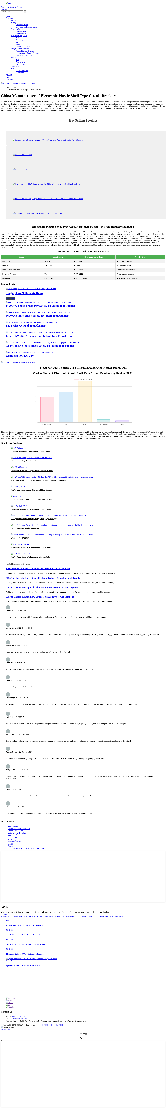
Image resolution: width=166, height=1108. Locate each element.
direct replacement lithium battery (73, 916)
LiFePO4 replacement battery (48, 916)
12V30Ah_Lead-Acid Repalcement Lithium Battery (31, 451)
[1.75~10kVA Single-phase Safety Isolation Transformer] (41, 332)
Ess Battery (12, 839)
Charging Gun (21, 33)
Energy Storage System (20, 49)
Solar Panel (20, 73)
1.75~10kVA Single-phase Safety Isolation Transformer (40, 335)
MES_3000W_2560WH (20, 538)
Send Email (5, 1029)
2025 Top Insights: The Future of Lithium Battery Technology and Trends (43, 578)
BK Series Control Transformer (26, 325)
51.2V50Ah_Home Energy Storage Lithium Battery (31, 490)
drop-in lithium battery (95, 916)
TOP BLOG (44, 1025)
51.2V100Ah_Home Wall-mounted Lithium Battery (31, 557)
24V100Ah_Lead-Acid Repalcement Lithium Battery (32, 509)
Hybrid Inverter (21, 64)
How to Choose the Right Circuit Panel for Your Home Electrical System (42, 587)
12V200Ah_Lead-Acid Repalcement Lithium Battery (32, 471)
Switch (18, 42)
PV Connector (21, 40)
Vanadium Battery (15, 835)
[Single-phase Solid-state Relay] (31, 289)
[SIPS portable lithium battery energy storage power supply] (49, 515)
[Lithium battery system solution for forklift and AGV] (16, 496)
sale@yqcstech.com (19, 1019)
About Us (9, 75)
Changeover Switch (15, 831)
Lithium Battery (22, 25)
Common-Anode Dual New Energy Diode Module (27, 848)
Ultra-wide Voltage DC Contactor (24, 461)
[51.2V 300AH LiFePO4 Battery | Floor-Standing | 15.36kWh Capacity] (52, 477)
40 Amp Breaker (14, 842)
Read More (10, 298)
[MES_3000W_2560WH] (52, 535)
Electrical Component (19, 36)
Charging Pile (21, 31)
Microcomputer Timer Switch (19, 829)
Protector (19, 38)
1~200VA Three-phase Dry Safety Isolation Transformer (40, 305)
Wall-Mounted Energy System (27, 53)
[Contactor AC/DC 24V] (29, 352)
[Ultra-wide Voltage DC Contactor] (31, 458)
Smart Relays (13, 826)
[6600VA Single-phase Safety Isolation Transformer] (39, 312)
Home (8, 16)
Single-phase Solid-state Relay (24, 293)
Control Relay (13, 837)
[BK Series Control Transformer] (31, 322)
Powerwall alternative (9, 916)
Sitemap (4, 914)
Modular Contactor (23, 47)
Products (9, 18)
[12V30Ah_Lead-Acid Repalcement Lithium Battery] (18, 448)
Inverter (14, 57)
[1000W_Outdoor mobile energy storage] (52, 525)
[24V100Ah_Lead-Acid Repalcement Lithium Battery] (20, 506)
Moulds (10, 844)
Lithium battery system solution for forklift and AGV (32, 499)
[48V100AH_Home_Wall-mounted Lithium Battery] (20, 544)
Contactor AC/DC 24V (20, 355)
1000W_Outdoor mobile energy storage (26, 528)
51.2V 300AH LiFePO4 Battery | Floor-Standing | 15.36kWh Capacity (38, 480)
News (8, 77)
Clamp (10, 846)
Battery (13, 22)
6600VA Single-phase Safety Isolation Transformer (37, 315)
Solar (13, 68)
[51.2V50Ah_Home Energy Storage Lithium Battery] (18, 486)
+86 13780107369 (19, 1016)
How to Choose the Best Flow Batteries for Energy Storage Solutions (40, 596)
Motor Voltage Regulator (17, 833)
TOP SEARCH (57, 1025)
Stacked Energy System (25, 51)
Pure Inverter (21, 62)
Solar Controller (22, 71)
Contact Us (10, 79)
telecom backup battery (27, 916)
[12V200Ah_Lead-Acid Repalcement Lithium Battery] (19, 467)
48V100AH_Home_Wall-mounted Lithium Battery (31, 547)
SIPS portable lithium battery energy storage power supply (34, 519)
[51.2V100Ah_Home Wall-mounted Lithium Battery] (20, 554)
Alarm (13, 20)
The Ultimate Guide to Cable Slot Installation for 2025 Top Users (38, 568)
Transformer (15, 66)
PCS (17, 60)
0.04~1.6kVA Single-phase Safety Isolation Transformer (40, 345)
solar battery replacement (114, 916)
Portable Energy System (25, 55)
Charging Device (17, 29)
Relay (18, 44)
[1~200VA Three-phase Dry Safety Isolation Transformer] (40, 302)
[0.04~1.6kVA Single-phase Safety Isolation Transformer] (42, 342)
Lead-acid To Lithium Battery (27, 27)
